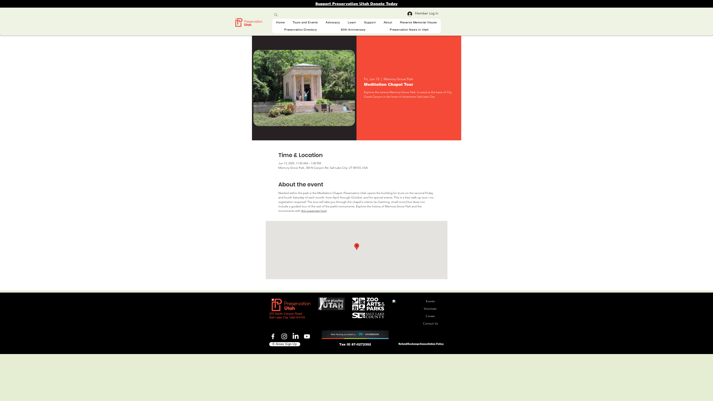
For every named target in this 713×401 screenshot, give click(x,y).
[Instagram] (284, 336)
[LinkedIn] (295, 336)
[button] (352, 22)
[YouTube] (307, 336)
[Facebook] (273, 336)
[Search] (276, 15)
